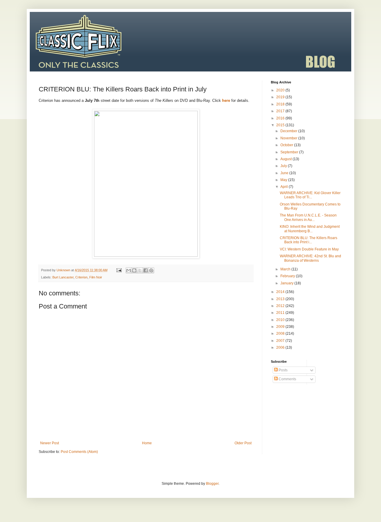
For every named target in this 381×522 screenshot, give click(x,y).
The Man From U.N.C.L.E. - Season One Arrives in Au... (308, 217)
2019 (280, 97)
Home (147, 443)
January (287, 283)
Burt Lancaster (63, 277)
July (284, 166)
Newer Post (49, 443)
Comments (287, 379)
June (284, 173)
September (289, 152)
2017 (280, 111)
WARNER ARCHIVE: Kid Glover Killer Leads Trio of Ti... (310, 195)
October (287, 145)
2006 (280, 347)
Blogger (212, 484)
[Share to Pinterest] (151, 270)
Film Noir (95, 277)
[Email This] (129, 270)
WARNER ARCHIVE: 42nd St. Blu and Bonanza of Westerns (310, 258)
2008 (280, 333)
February (288, 276)
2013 (280, 299)
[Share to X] (140, 270)
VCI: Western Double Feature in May (309, 249)
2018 (280, 104)
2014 (280, 292)
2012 (280, 306)
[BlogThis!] (134, 270)
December (289, 131)
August (286, 159)
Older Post (243, 443)
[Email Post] (119, 270)
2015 (280, 125)
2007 (280, 341)
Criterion (81, 277)
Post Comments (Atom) (79, 452)
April (284, 187)
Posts (283, 370)
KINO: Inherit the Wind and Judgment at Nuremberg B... (310, 229)
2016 (280, 118)
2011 (280, 313)
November (289, 138)
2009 (280, 327)
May (284, 180)
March (285, 269)
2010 (280, 320)
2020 (280, 90)
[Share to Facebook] (146, 270)
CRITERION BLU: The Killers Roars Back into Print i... (308, 240)
